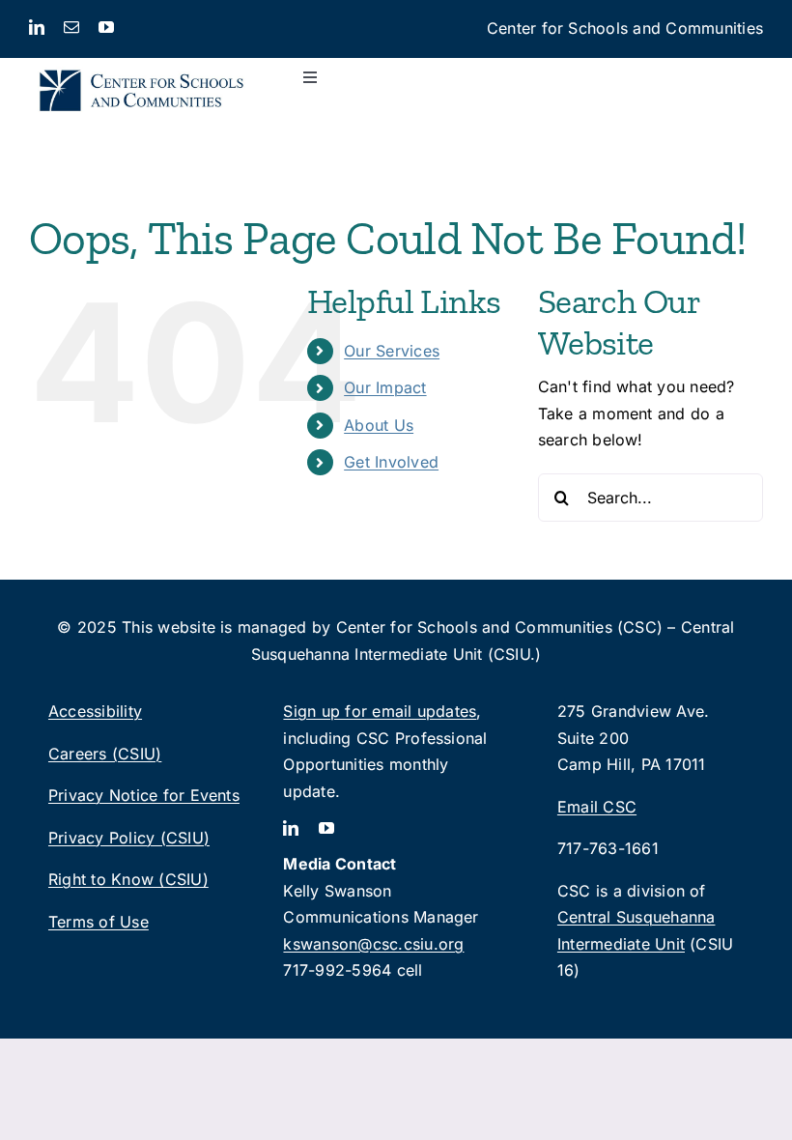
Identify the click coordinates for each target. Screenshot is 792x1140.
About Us (378, 425)
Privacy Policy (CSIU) (129, 837)
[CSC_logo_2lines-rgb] (141, 65)
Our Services (391, 350)
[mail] (71, 27)
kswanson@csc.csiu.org (373, 944)
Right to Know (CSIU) (128, 879)
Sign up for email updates (379, 711)
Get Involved (391, 461)
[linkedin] (36, 27)
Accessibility (95, 711)
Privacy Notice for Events (144, 795)
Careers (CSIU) (104, 753)
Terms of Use (98, 921)
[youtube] (106, 27)
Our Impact (385, 387)
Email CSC (596, 806)
